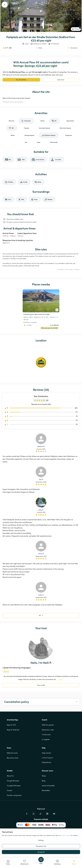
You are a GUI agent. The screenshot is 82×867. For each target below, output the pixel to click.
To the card (46, 734)
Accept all (41, 852)
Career (9, 790)
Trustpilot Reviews (13, 785)
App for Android (13, 730)
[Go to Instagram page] (33, 813)
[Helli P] (41, 647)
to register (46, 739)
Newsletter (46, 790)
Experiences (46, 762)
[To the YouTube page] (54, 813)
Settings (41, 840)
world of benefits (48, 785)
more (60, 680)
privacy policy (65, 835)
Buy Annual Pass (21, 80)
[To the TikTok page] (40, 813)
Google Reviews (13, 781)
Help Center (46, 753)
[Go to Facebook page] (27, 813)
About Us (10, 776)
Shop (44, 776)
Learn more (60, 80)
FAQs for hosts (12, 753)
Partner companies (14, 795)
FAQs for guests (48, 725)
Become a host (12, 758)
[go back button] (5, 5)
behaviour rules (48, 730)
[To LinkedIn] (47, 813)
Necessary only (41, 846)
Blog (43, 781)
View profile (41, 685)
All (40, 615)
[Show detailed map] (41, 362)
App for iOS (11, 725)
